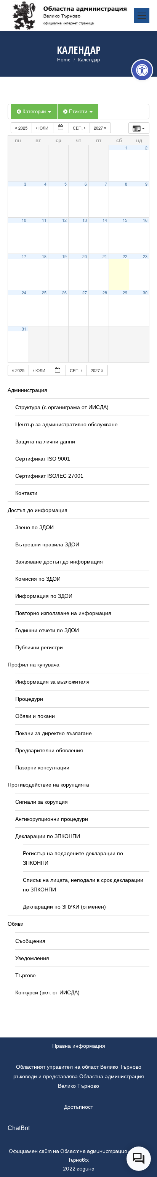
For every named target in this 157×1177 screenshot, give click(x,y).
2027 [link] (99, 128)
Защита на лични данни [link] (45, 441)
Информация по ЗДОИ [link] (43, 596)
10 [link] (24, 220)
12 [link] (64, 220)
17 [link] (24, 256)
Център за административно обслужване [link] (66, 424)
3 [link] (25, 184)
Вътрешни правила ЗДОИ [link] (47, 544)
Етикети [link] (79, 111)
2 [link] (146, 148)
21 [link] (105, 256)
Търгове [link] (25, 975)
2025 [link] (23, 128)
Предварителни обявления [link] (49, 750)
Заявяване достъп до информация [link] (59, 562)
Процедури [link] (29, 699)
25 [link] (44, 292)
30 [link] (145, 292)
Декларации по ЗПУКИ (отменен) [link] (64, 907)
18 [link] (44, 256)
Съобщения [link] (30, 941)
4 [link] (45, 184)
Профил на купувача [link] (33, 665)
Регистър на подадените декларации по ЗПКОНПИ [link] (73, 858)
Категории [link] (34, 111)
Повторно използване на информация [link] (63, 613)
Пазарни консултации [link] (42, 767)
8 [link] (126, 184)
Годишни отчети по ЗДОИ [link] (47, 630)
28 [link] (105, 292)
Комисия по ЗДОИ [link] (38, 579)
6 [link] (86, 184)
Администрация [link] (27, 390)
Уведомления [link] (32, 958)
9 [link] (146, 184)
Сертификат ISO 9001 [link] (42, 459)
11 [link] (44, 220)
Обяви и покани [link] (35, 716)
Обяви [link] (16, 924)
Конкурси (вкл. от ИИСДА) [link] (47, 992)
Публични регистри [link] (39, 647)
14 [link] (105, 220)
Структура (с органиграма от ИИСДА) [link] (62, 407)
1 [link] (126, 148)
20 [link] (84, 256)
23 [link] (145, 256)
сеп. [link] (78, 128)
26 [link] (64, 292)
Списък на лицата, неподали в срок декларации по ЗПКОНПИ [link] (83, 885)
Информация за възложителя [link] (52, 682)
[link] (142, 70)
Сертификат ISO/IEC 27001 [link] (49, 476)
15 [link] (125, 220)
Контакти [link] (26, 493)
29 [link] (125, 292)
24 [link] (24, 292)
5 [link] (65, 184)
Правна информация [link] (78, 1046)
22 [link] (125, 256)
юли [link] (43, 128)
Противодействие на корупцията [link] (48, 785)
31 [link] (24, 329)
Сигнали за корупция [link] (41, 802)
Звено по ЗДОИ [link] (34, 527)
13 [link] (84, 220)
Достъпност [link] (78, 1107)
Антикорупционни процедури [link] (51, 819)
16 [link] (145, 220)
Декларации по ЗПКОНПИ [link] (47, 836)
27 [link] (84, 292)
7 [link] (106, 184)
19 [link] (64, 256)
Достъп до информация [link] (37, 510)
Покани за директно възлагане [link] (53, 733)
